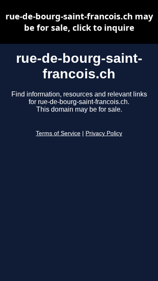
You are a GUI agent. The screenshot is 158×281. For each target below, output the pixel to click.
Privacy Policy (104, 133)
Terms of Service (58, 133)
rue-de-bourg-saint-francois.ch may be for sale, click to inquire (79, 22)
